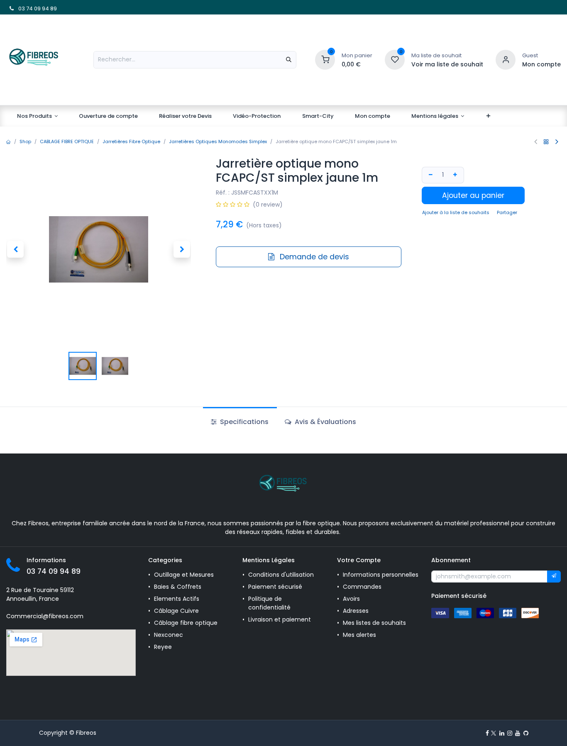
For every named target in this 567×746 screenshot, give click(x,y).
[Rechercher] (288, 59)
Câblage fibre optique (186, 623)
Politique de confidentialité (269, 603)
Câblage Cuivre (176, 611)
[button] (15, 249)
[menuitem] (37, 116)
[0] (325, 59)
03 (21, 8)
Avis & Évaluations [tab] (324, 422)
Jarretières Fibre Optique (131, 141)
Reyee (164, 647)
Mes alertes (360, 635)
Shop (25, 141)
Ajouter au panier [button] (473, 195)
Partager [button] (507, 212)
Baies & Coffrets (177, 587)
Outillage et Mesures (184, 574)
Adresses (356, 611)
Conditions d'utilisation (281, 574)
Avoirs (351, 599)
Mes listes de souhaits (374, 623)
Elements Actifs (176, 599)
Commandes (362, 587)
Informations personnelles (380, 574)
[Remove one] (429, 174)
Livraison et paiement (279, 619)
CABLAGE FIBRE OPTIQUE (67, 141)
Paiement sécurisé (275, 587)
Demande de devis (313, 257)
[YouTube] (517, 733)
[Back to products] (546, 141)
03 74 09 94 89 (54, 571)
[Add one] (456, 174)
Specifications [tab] (243, 422)
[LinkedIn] (501, 733)
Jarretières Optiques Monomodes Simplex (218, 141)
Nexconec (168, 635)
